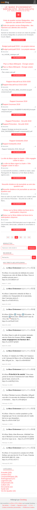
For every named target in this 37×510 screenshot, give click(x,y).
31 (20, 237)
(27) (8, 479)
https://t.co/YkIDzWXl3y (10, 300)
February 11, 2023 (7, 424)
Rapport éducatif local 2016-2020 (18, 81)
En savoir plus (18, 40)
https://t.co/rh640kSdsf (23, 360)
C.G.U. (31, 505)
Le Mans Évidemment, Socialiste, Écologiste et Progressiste (18, 9)
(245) (6, 472)
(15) (7, 483)
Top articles (5, 505)
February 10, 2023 (7, 442)
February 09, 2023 (7, 463)
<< (8, 237)
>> (29, 237)
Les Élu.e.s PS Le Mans (15, 503)
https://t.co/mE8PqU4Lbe (10, 381)
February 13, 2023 (7, 403)
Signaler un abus (22, 505)
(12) (7, 487)
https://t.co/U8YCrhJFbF (26, 439)
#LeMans (5, 273)
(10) (5, 489)
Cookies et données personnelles (11, 507)
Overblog (23, 500)
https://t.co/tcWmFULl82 (10, 321)
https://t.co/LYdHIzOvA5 (10, 279)
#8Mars (11, 314)
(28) (9, 477)
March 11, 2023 (6, 283)
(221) (6, 474)
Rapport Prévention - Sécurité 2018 (18, 121)
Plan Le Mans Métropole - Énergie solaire (18, 64)
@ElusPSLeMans (28, 268)
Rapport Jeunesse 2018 (18, 101)
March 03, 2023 (6, 304)
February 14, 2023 (7, 385)
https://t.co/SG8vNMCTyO (11, 420)
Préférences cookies (28, 507)
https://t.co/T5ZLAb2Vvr (10, 459)
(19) (6, 481)
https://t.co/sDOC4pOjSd (10, 342)
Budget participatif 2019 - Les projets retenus (18, 46)
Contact (13, 505)
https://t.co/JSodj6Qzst (19, 399)
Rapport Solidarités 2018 (18, 141)
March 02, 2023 (6, 364)
